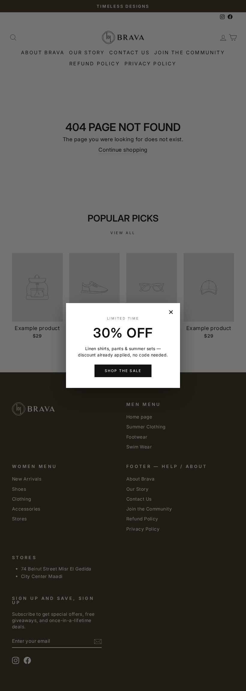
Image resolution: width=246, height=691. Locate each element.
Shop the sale (123, 370)
